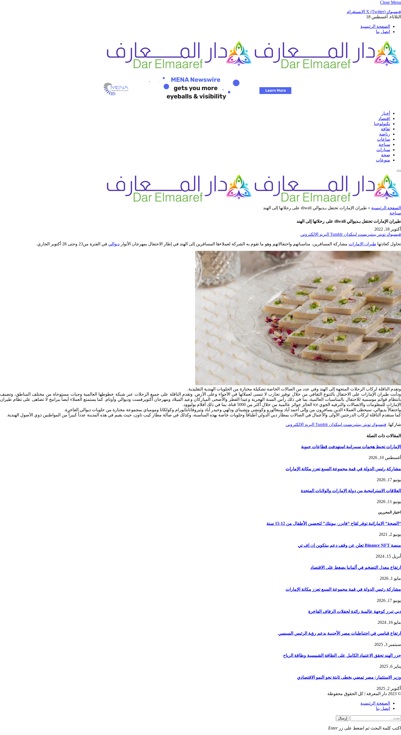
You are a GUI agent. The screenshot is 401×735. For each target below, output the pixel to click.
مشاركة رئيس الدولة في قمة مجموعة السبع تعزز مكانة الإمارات (343, 468)
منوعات (383, 160)
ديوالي (113, 244)
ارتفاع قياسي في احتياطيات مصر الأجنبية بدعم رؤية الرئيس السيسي (339, 633)
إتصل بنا (383, 31)
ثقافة (385, 129)
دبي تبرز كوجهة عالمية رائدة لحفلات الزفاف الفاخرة (354, 611)
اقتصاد (384, 118)
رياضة (384, 134)
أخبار (385, 113)
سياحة (384, 144)
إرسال (342, 718)
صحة (385, 154)
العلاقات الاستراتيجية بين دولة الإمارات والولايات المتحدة (351, 490)
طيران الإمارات (362, 244)
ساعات (383, 139)
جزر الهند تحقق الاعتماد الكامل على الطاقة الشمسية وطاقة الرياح (342, 655)
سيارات (383, 149)
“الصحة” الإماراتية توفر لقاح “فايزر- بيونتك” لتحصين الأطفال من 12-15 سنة (334, 523)
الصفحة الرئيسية (375, 26)
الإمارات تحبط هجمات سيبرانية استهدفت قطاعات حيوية (351, 446)
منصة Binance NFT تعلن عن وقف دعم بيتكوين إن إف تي (349, 545)
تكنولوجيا (382, 123)
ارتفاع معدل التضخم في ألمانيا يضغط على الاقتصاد (355, 567)
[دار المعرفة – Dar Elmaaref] (253, 69)
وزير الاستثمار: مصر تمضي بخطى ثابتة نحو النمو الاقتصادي (349, 677)
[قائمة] (399, 171)
